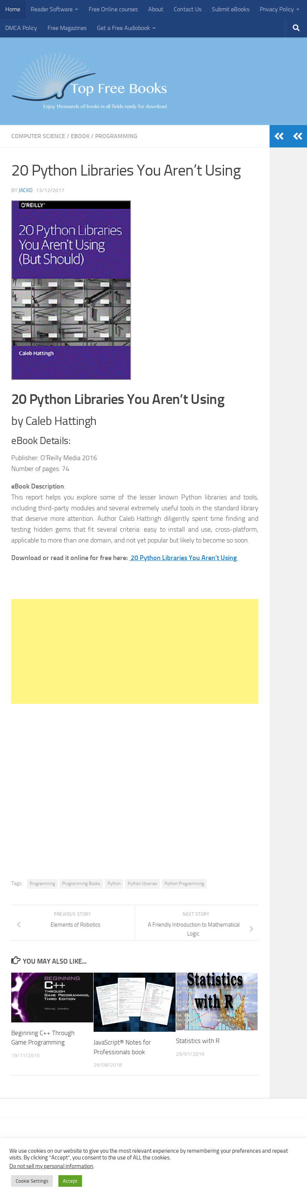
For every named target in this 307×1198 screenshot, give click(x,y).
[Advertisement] (134, 651)
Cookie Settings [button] (32, 1181)
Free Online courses (113, 9)
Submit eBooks (230, 9)
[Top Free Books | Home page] (89, 81)
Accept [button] (70, 1181)
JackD (26, 190)
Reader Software (52, 9)
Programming (116, 136)
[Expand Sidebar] (297, 136)
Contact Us (187, 9)
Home (12, 9)
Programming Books (81, 883)
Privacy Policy (277, 9)
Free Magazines (67, 27)
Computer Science (38, 136)
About (155, 9)
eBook (80, 136)
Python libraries (142, 883)
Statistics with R (197, 1041)
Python (114, 883)
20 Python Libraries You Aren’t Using (183, 558)
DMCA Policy (21, 27)
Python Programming (184, 883)
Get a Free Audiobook (123, 27)
